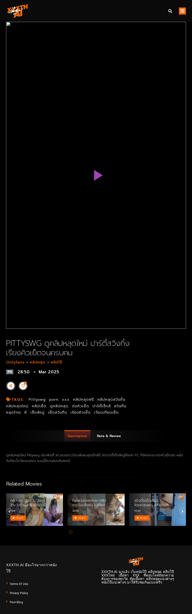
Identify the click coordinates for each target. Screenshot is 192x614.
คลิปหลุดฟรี (83, 399)
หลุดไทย (13, 412)
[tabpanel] (34, 512)
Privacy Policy (19, 593)
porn (54, 399)
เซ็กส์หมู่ (37, 412)
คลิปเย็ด (39, 406)
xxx (66, 399)
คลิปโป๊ (57, 362)
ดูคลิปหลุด (59, 406)
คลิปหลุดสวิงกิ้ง (111, 399)
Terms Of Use (19, 584)
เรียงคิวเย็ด (80, 412)
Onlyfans (15, 362)
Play (20, 518)
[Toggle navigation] (182, 11)
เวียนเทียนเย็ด (106, 412)
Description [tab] (77, 436)
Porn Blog (16, 602)
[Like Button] (22, 385)
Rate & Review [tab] (109, 436)
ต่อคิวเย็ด (80, 406)
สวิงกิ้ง (120, 406)
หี (25, 412)
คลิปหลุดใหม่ (17, 406)
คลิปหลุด (37, 362)
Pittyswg (37, 399)
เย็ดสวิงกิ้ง (57, 412)
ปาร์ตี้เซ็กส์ (101, 406)
